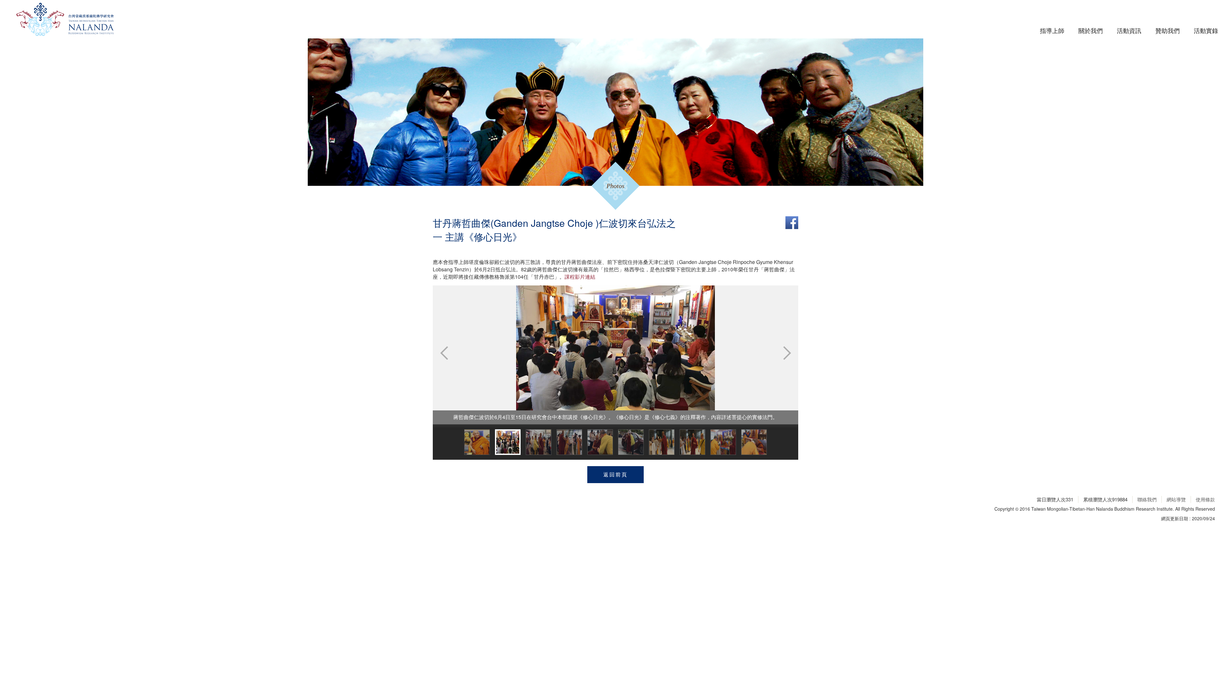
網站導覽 (1176, 499)
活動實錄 (1206, 30)
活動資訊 (1129, 30)
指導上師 (1052, 30)
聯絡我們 (1147, 499)
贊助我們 (1167, 30)
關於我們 (1090, 30)
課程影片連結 (580, 276)
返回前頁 (615, 474)
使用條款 (1205, 499)
